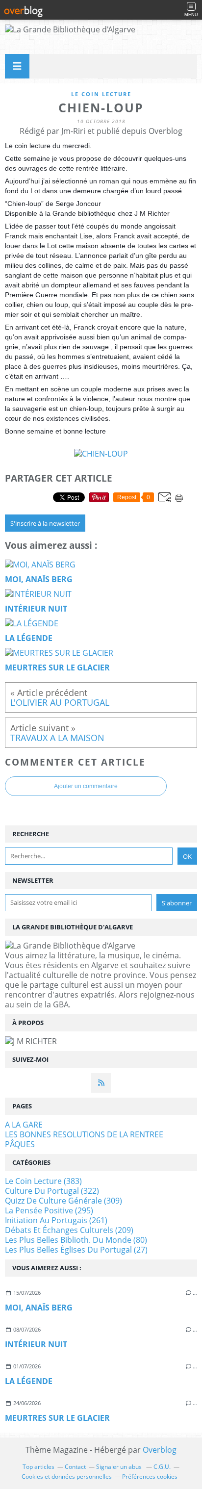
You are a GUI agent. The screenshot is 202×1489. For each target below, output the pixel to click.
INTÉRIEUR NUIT (36, 1344)
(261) (56, 1220)
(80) (76, 1239)
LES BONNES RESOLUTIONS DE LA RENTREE (84, 1134)
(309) (63, 1200)
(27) (76, 1249)
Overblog (160, 1449)
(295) (49, 1210)
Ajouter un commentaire (86, 786)
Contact (75, 1467)
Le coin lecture (101, 94)
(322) (52, 1190)
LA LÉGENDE (28, 1381)
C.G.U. (162, 1467)
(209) (69, 1230)
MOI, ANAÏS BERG (39, 1307)
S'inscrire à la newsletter (45, 523)
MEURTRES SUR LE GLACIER (57, 1417)
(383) (43, 1181)
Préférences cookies (149, 1476)
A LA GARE (24, 1124)
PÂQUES (20, 1144)
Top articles (38, 1467)
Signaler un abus (119, 1467)
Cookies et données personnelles (67, 1476)
